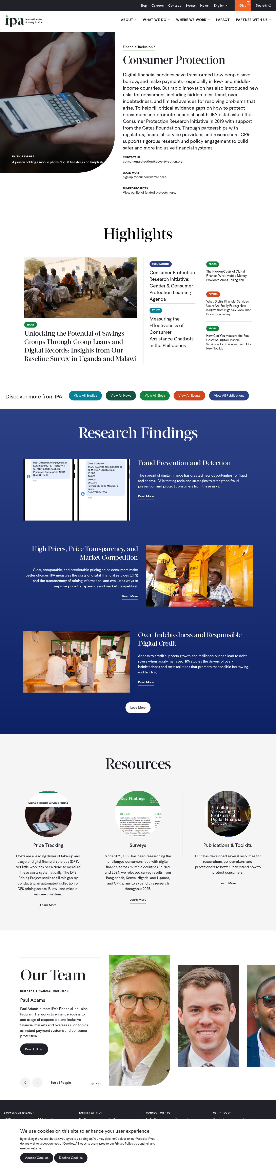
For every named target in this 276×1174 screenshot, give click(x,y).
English (219, 5)
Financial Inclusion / (139, 47)
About (128, 20)
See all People (61, 1083)
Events (190, 5)
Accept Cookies (36, 1158)
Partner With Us (252, 20)
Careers (158, 5)
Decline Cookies (71, 1158)
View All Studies (85, 395)
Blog (143, 5)
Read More (146, 496)
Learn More (48, 905)
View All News (121, 395)
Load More (138, 707)
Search (261, 5)
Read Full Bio (34, 1049)
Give (243, 5)
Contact (174, 5)
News (204, 5)
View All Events (189, 395)
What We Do (155, 20)
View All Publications (229, 395)
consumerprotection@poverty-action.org (152, 161)
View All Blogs (155, 395)
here (163, 177)
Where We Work (192, 20)
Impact (223, 20)
